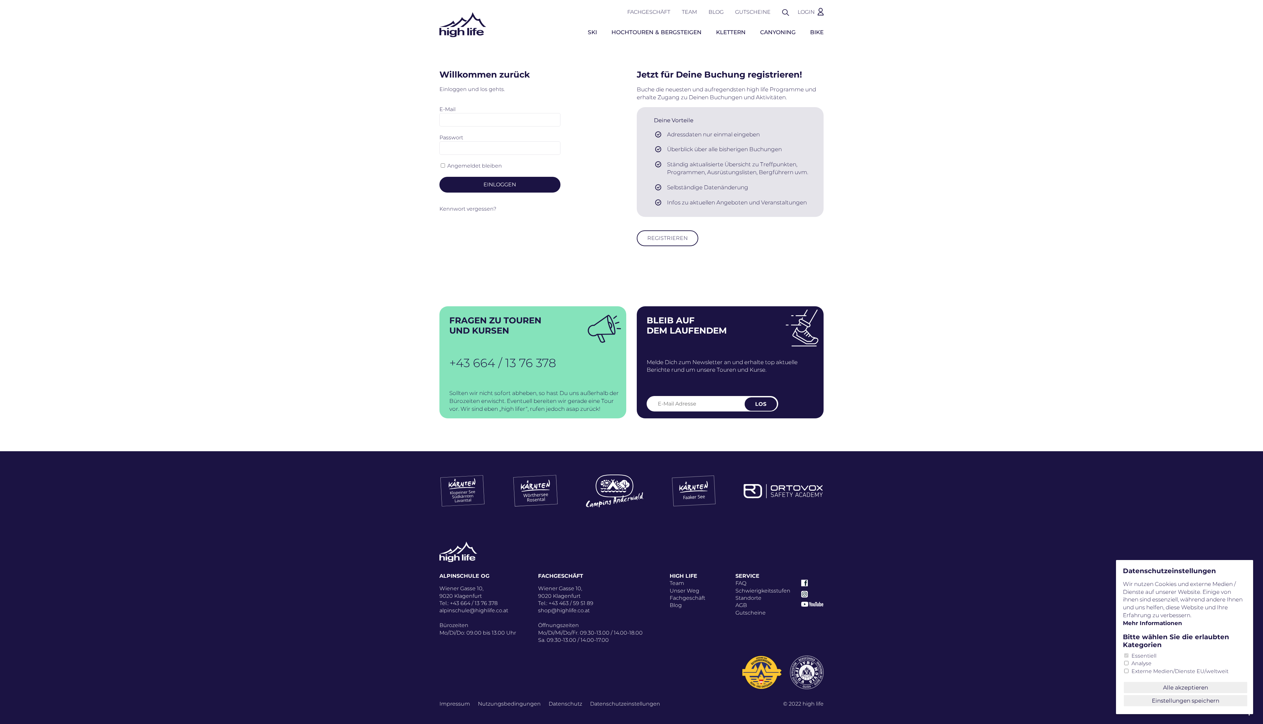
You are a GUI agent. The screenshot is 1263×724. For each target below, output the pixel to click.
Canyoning (778, 32)
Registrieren (667, 238)
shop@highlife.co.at (564, 610)
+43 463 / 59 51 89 (571, 603)
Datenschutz (565, 704)
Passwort (451, 137)
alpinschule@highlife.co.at (473, 610)
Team (689, 12)
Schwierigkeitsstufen (762, 591)
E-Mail (447, 109)
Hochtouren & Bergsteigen (656, 32)
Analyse (1141, 663)
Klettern (731, 32)
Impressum (454, 704)
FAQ (740, 583)
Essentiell (1143, 656)
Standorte (748, 598)
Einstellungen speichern (1185, 700)
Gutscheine (753, 12)
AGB (741, 605)
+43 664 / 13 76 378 (502, 363)
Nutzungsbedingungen (509, 704)
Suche (788, 12)
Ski (592, 32)
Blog (716, 12)
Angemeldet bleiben (474, 166)
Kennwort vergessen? (467, 209)
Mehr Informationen (1152, 623)
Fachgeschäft (648, 12)
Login (806, 12)
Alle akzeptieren (1185, 687)
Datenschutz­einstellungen (625, 704)
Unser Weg (684, 591)
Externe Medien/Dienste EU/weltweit (1179, 671)
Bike (817, 32)
